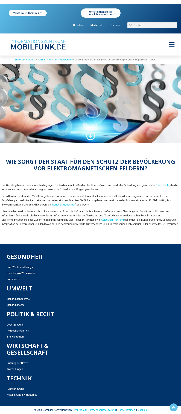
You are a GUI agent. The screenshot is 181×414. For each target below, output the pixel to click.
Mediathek (96, 25)
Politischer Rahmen (63, 60)
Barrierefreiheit (126, 410)
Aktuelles (77, 25)
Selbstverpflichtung (112, 219)
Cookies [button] (142, 410)
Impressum (80, 410)
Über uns (115, 25)
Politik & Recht (44, 60)
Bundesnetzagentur (63, 204)
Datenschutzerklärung (103, 410)
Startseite (19, 60)
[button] (172, 44)
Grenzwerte (162, 185)
